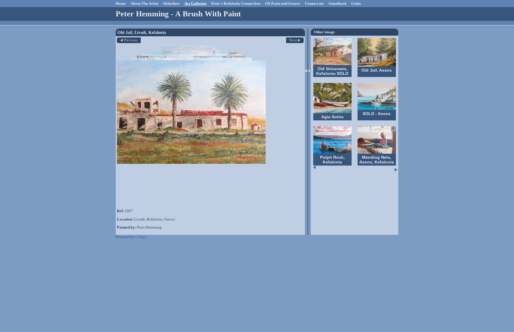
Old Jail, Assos (376, 70)
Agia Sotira (332, 116)
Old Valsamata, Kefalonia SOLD (332, 71)
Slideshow (171, 3)
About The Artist (144, 3)
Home (121, 3)
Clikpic (141, 237)
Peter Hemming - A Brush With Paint (178, 14)
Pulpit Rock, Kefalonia (332, 159)
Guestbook (338, 3)
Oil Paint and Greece (282, 3)
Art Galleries (195, 3)
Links (356, 3)
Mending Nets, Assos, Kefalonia (376, 159)
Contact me (314, 3)
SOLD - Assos (377, 113)
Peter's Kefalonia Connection (235, 3)
